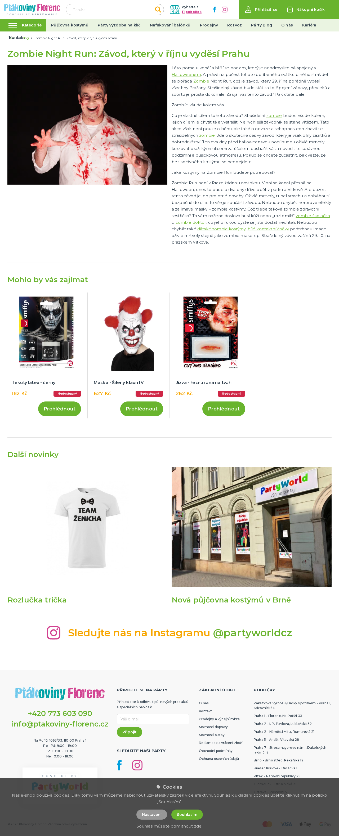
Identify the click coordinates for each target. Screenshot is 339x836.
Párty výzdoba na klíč (119, 25)
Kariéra (309, 25)
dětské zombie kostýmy (221, 228)
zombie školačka (313, 215)
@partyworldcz (252, 633)
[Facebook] (214, 9)
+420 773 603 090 (60, 713)
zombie (274, 115)
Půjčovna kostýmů (69, 25)
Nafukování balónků (170, 25)
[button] (261, 10)
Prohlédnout (59, 409)
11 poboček (192, 12)
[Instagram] (224, 9)
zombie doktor (191, 222)
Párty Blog (261, 25)
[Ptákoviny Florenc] (32, 9)
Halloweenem (186, 74)
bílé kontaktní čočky (268, 228)
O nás (287, 25)
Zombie (201, 81)
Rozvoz (234, 25)
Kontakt (17, 37)
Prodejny (209, 25)
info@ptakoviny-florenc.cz (60, 724)
